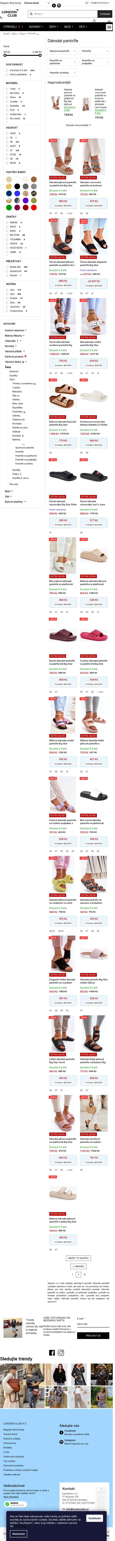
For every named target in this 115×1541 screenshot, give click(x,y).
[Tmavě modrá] (9, 193)
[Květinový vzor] (9, 200)
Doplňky (13, 375)
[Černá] (17, 186)
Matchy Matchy (13, 335)
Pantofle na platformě (26, 455)
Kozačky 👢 (18, 435)
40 (92, 373)
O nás (6, 1452)
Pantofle (19, 451)
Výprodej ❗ (12, 340)
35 (13, 137)
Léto (15, 294)
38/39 (15, 163)
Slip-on (15, 395)
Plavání (15, 275)
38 (14, 158)
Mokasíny (17, 391)
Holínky (16, 399)
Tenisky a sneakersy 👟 (24, 383)
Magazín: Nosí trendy (10, 3)
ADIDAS (16, 222)
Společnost (18, 271)
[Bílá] (17, 179)
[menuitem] (13, 26)
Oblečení (13, 371)
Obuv (12, 379)
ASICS (15, 226)
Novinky (9, 346)
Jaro (15, 289)
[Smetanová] (26, 179)
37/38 (15, 154)
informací (21, 1526)
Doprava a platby (12, 1438)
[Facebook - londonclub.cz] (54, 5)
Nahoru (79, 1266)
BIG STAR (17, 235)
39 (87, 213)
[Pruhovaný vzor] (17, 200)
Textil (15, 89)
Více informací (11, 1497)
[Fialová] (26, 200)
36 (14, 141)
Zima (15, 302)
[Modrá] (17, 193)
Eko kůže (17, 93)
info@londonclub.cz (77, 1509)
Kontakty (7, 1447)
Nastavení (18, 1533)
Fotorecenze (9, 1443)
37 (14, 150)
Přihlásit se (93, 1335)
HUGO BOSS (18, 247)
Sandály (16, 470)
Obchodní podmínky (13, 1465)
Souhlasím (94, 1518)
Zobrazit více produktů (77, 125)
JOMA (15, 252)
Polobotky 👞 (19, 411)
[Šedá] (26, 186)
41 (92, 293)
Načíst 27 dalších (78, 1258)
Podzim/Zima (18, 311)
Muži (7, 491)
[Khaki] (34, 200)
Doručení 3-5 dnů (22, 70)
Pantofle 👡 (18, 443)
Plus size (13, 484)
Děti (7, 496)
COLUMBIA (17, 239)
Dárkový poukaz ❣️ (16, 356)
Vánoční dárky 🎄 (15, 361)
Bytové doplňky (14, 501)
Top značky (9, 1461)
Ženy (8, 367)
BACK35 (63, 205)
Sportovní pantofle (24, 447)
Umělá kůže (18, 114)
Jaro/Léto (17, 306)
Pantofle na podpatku (26, 459)
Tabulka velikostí (11, 1474)
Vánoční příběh (13, 351)
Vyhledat (105, 13)
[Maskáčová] (34, 193)
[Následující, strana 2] (78, 1274)
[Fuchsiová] (17, 208)
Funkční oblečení (14, 330)
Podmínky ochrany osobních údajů (20, 1470)
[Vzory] (26, 193)
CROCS (16, 243)
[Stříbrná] (34, 186)
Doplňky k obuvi (20, 478)
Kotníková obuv (20, 427)
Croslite (16, 101)
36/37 (15, 146)
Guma (15, 97)
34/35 (15, 133)
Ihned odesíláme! (20, 74)
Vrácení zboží (31, 3)
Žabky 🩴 (17, 474)
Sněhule (16, 431)
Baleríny (16, 439)
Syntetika (17, 105)
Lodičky (16, 387)
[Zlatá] (9, 186)
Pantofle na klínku (24, 463)
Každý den (19, 267)
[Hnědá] (34, 179)
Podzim (16, 298)
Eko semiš (17, 118)
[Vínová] (26, 208)
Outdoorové (18, 419)
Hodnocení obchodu (13, 1456)
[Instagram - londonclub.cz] (59, 5)
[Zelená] (9, 208)
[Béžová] (9, 179)
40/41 (61, 931)
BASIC (15, 231)
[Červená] (34, 208)
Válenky (16, 415)
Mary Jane (17, 403)
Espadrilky (17, 407)
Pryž (14, 110)
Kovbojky (17, 423)
